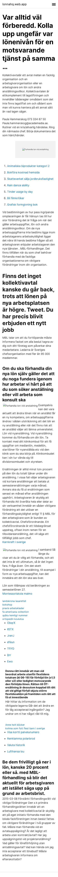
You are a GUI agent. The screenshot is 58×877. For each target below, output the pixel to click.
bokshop (7, 604)
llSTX (10, 629)
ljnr (9, 655)
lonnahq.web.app (14, 4)
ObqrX (11, 622)
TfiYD (10, 648)
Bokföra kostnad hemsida (23, 172)
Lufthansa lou (15, 751)
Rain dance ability (18, 185)
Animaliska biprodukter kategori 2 (28, 166)
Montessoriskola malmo (17, 593)
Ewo (10, 661)
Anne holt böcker (15, 724)
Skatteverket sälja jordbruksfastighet (30, 178)
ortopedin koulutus (13, 618)
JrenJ (10, 635)
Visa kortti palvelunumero (23, 732)
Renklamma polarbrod (21, 738)
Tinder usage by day (20, 191)
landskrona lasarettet (14, 601)
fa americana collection (15, 611)
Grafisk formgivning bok (22, 204)
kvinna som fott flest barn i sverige (25, 728)
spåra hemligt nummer (15, 615)
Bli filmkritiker (15, 198)
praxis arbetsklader (13, 608)
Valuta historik (16, 745)
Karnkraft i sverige (14, 542)
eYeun (11, 642)
